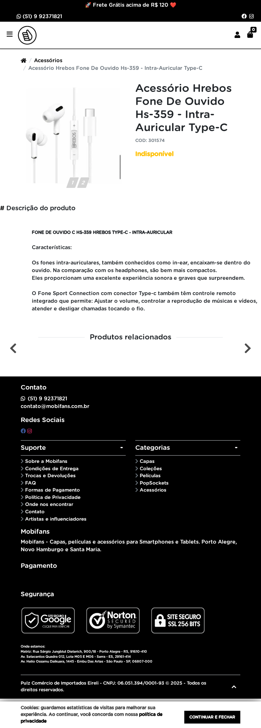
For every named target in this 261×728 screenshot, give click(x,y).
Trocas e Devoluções (50, 475)
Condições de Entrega (52, 468)
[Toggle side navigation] (10, 34)
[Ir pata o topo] (234, 687)
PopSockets (154, 483)
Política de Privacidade (53, 497)
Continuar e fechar (212, 717)
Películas (150, 475)
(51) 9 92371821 (41, 16)
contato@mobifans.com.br (55, 406)
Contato (35, 511)
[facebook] (24, 431)
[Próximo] (247, 348)
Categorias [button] (152, 448)
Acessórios (48, 60)
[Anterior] (13, 348)
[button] (237, 35)
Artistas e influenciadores (56, 519)
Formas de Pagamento (52, 490)
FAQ (30, 483)
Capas (147, 461)
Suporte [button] (33, 448)
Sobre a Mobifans (46, 461)
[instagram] (29, 431)
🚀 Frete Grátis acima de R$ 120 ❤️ (130, 5)
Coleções (151, 468)
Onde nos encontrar (49, 504)
